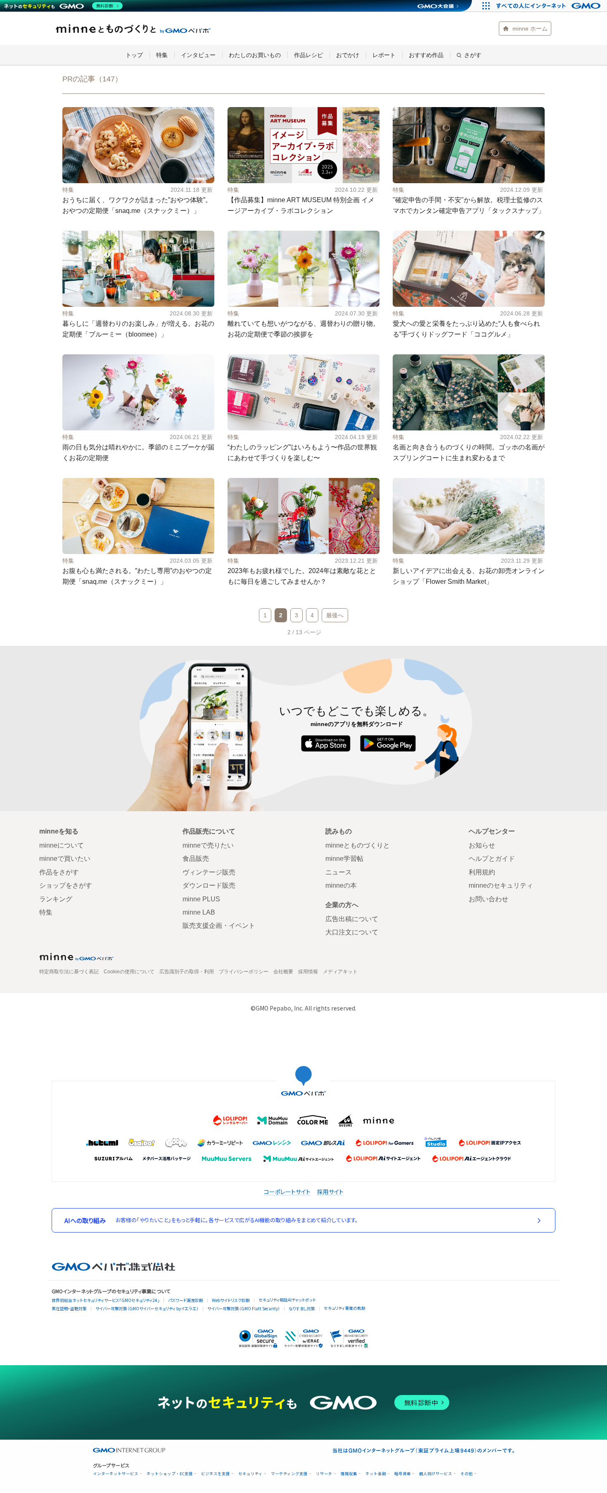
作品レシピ (308, 55)
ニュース (338, 872)
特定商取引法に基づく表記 (69, 972)
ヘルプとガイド (492, 858)
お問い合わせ (488, 899)
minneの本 (341, 885)
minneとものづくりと (133, 28)
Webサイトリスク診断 (231, 1300)
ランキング (55, 899)
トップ (134, 55)
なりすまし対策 (302, 1308)
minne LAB (199, 912)
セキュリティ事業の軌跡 (344, 1308)
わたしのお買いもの (255, 55)
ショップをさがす (65, 885)
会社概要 (283, 972)
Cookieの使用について (129, 972)
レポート (384, 55)
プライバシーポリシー (243, 972)
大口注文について (351, 932)
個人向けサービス (435, 1473)
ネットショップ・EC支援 (170, 1473)
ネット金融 (375, 1473)
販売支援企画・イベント (219, 925)
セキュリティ (250, 1473)
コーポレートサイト (287, 1191)
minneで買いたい (64, 858)
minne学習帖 (344, 858)
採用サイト (330, 1191)
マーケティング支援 (289, 1473)
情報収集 (349, 1473)
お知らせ (482, 845)
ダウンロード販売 (209, 885)
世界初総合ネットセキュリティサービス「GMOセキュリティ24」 (105, 1300)
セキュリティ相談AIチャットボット (287, 1300)
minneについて (61, 845)
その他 (466, 1473)
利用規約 (482, 872)
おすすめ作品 (426, 55)
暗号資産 (402, 1473)
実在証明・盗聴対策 (69, 1308)
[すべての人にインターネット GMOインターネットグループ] (549, 6)
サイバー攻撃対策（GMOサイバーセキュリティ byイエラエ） (147, 1308)
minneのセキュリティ (501, 885)
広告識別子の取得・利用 (186, 972)
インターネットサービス (115, 1473)
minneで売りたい (208, 845)
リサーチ (324, 1473)
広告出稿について (351, 918)
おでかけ (347, 55)
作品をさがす (59, 872)
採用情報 (308, 972)
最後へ (335, 615)
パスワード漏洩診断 (185, 1300)
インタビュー (198, 55)
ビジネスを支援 (215, 1473)
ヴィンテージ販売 (209, 872)
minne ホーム (530, 28)
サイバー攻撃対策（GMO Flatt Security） (243, 1308)
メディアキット (340, 972)
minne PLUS (201, 899)
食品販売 (196, 858)
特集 (162, 55)
